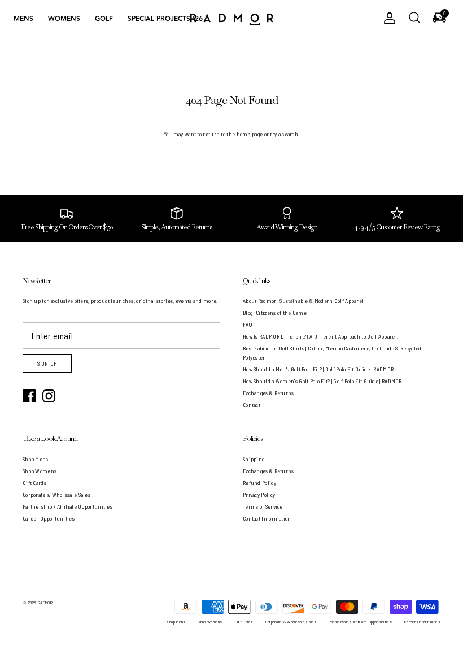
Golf (104, 19)
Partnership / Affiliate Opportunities (67, 506)
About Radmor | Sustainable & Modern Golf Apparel (303, 300)
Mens (23, 19)
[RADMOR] (231, 18)
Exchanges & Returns (268, 392)
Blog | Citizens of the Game (275, 312)
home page (250, 134)
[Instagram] (48, 395)
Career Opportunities (49, 518)
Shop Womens (39, 470)
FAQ (247, 324)
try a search (284, 134)
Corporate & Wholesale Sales (56, 494)
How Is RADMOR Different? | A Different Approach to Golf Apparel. (320, 336)
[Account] (387, 18)
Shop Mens (36, 459)
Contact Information (267, 518)
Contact (251, 404)
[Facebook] (29, 395)
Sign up (47, 364)
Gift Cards (34, 482)
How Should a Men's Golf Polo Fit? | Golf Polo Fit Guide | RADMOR (318, 369)
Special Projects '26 (165, 19)
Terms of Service (263, 506)
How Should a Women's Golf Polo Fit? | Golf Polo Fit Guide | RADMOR (322, 381)
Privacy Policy (259, 494)
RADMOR (45, 602)
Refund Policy (259, 482)
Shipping (253, 459)
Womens (64, 19)
